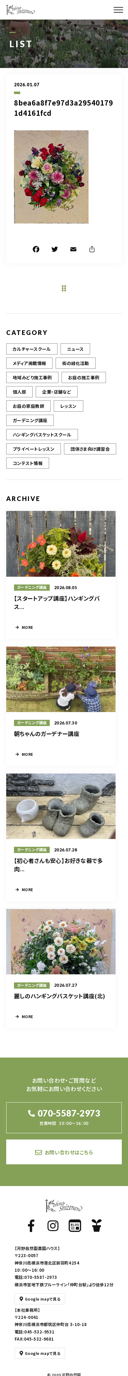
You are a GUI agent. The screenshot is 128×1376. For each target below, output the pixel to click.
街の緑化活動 (75, 363)
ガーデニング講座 (30, 420)
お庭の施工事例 (83, 377)
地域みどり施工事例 (32, 377)
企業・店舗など (56, 392)
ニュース (75, 349)
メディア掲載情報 (29, 363)
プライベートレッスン (33, 449)
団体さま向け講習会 (90, 449)
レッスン (68, 406)
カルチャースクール (32, 349)
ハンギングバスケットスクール (42, 434)
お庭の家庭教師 (28, 406)
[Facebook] (36, 250)
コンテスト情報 (28, 463)
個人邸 (19, 392)
